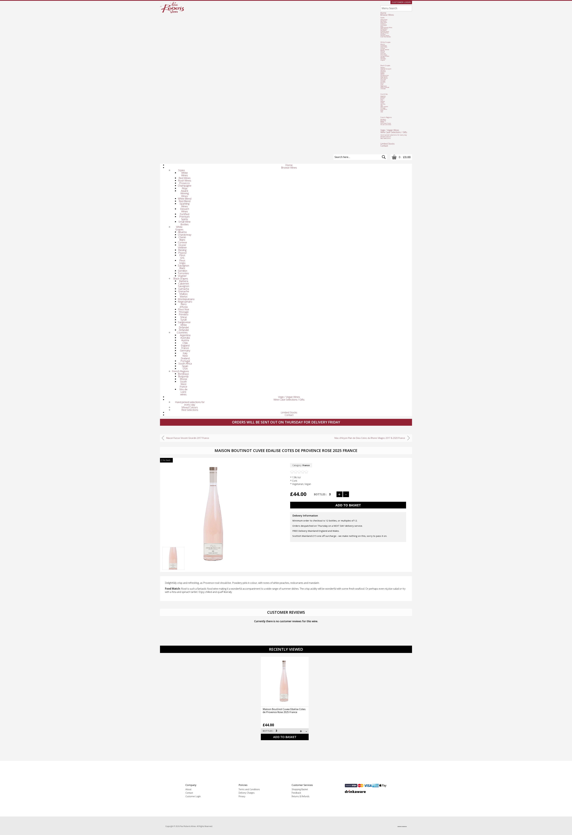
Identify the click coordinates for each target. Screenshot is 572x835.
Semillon (382, 57)
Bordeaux (383, 119)
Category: (301, 465)
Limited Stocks (387, 143)
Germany (382, 104)
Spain (381, 111)
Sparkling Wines (384, 32)
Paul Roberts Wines (172, 7)
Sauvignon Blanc (384, 56)
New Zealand (384, 107)
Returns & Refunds (300, 796)
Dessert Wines (384, 33)
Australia (382, 97)
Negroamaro (384, 77)
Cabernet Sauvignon (385, 69)
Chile (381, 100)
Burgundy (383, 121)
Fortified (382, 34)
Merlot (382, 74)
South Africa (383, 109)
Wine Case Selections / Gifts (393, 132)
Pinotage (382, 81)
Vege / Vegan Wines (389, 130)
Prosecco (383, 24)
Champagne (383, 25)
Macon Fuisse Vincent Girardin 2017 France (187, 438)
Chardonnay (383, 46)
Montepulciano (384, 75)
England (382, 101)
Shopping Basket (300, 789)
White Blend (383, 29)
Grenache (383, 71)
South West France (385, 123)
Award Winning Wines (386, 27)
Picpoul (382, 52)
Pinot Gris (383, 53)
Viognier (382, 60)
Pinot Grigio (383, 55)
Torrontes (383, 59)
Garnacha (382, 70)
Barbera (382, 67)
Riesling (382, 51)
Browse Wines (387, 14)
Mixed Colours (385, 136)
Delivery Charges (247, 792)
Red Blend (383, 30)
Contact (384, 145)
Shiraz (382, 83)
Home (383, 12)
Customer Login (401, 2)
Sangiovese (383, 86)
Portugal (382, 108)
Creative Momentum (402, 826)
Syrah (381, 85)
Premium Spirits (384, 35)
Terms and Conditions (249, 789)
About (188, 789)
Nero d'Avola (384, 78)
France (382, 103)
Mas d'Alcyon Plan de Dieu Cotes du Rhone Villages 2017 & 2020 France (370, 438)
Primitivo (382, 82)
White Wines (383, 20)
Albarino (382, 44)
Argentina (383, 96)
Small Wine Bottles (385, 37)
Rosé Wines (383, 22)
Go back (166, 460)
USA (381, 112)
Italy (381, 105)
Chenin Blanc (383, 47)
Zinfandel (383, 89)
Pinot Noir (383, 79)
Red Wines (383, 21)
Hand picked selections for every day (393, 135)
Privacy (242, 796)
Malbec (382, 73)
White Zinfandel (384, 87)
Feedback (296, 792)
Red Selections (385, 138)
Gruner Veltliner (384, 50)
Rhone (382, 122)
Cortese (382, 48)
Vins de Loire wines (385, 125)
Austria (382, 99)
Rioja (381, 26)
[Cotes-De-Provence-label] (173, 569)
